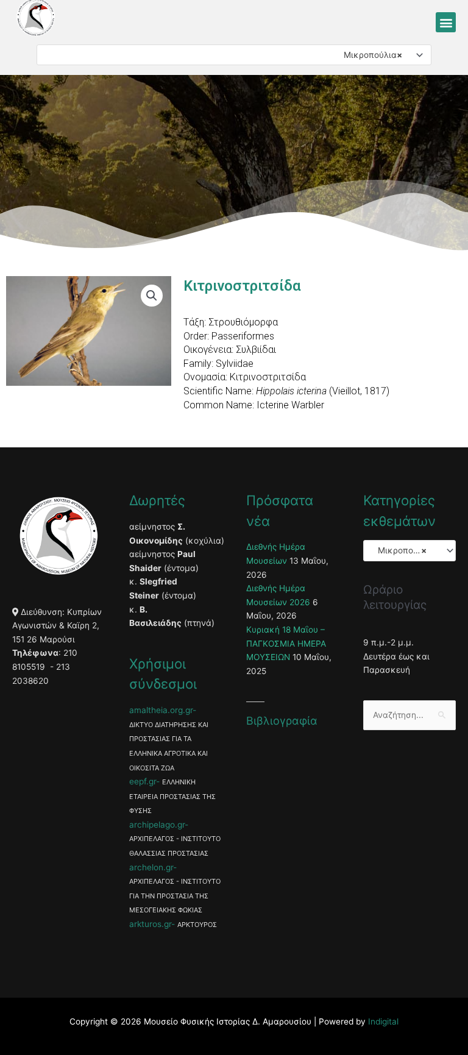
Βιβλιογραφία (281, 720)
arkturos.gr (150, 924)
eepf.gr (142, 781)
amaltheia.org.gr (161, 710)
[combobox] (234, 54)
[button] (446, 22)
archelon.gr (151, 867)
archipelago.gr (157, 824)
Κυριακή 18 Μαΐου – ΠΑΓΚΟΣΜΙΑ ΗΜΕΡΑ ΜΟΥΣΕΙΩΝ (286, 643)
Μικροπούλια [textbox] (369, 55)
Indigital (383, 1021)
